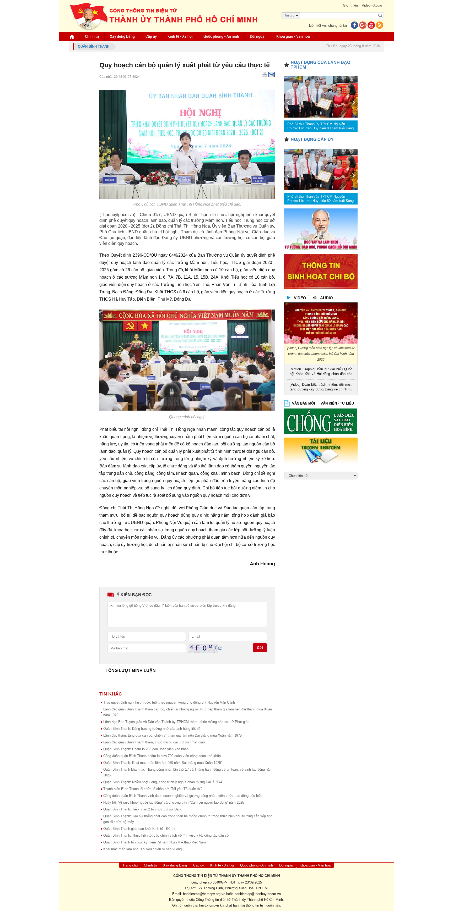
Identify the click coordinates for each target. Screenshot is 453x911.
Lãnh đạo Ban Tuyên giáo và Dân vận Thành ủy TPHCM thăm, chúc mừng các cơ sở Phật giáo (176, 722)
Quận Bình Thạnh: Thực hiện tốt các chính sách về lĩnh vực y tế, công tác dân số (166, 835)
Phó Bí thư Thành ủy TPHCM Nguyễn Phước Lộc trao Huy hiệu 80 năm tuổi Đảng (320, 126)
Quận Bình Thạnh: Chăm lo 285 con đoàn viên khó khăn (145, 749)
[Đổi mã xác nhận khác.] (220, 648)
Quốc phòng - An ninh (221, 36)
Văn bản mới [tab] (303, 403)
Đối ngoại (258, 36)
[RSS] (379, 25)
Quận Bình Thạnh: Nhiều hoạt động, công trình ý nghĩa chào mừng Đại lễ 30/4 (162, 782)
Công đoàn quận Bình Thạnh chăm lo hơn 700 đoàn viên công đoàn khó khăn (162, 756)
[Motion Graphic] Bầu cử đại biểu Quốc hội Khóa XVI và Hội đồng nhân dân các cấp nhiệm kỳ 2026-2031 (321, 372)
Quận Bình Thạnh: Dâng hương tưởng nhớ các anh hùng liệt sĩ (151, 729)
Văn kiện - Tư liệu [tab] (337, 403)
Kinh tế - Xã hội (180, 36)
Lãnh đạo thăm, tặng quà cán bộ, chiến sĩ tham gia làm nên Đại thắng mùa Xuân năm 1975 (172, 735)
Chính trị (92, 36)
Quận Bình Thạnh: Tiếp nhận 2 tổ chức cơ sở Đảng (142, 809)
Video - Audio (372, 5)
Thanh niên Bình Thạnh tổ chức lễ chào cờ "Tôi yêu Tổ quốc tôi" (152, 789)
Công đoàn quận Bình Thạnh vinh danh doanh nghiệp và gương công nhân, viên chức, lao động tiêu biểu (182, 796)
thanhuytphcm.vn (206, 905)
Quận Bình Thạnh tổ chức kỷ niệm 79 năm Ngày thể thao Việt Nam (154, 842)
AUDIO (326, 298)
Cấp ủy (151, 36)
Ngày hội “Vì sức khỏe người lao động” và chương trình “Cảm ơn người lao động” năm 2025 (173, 802)
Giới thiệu (350, 5)
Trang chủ (130, 865)
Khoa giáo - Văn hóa (293, 36)
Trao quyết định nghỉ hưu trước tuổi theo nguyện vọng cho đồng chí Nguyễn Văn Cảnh (169, 702)
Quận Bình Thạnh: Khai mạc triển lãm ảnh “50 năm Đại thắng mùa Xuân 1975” (162, 763)
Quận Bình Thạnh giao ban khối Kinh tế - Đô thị (139, 829)
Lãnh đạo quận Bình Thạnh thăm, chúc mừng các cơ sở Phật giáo (154, 742)
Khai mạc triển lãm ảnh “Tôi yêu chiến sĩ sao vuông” (143, 849)
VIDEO (300, 298)
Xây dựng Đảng (122, 36)
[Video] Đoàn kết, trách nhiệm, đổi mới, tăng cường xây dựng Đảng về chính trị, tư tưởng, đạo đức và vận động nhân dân (321, 387)
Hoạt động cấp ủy (312, 139)
